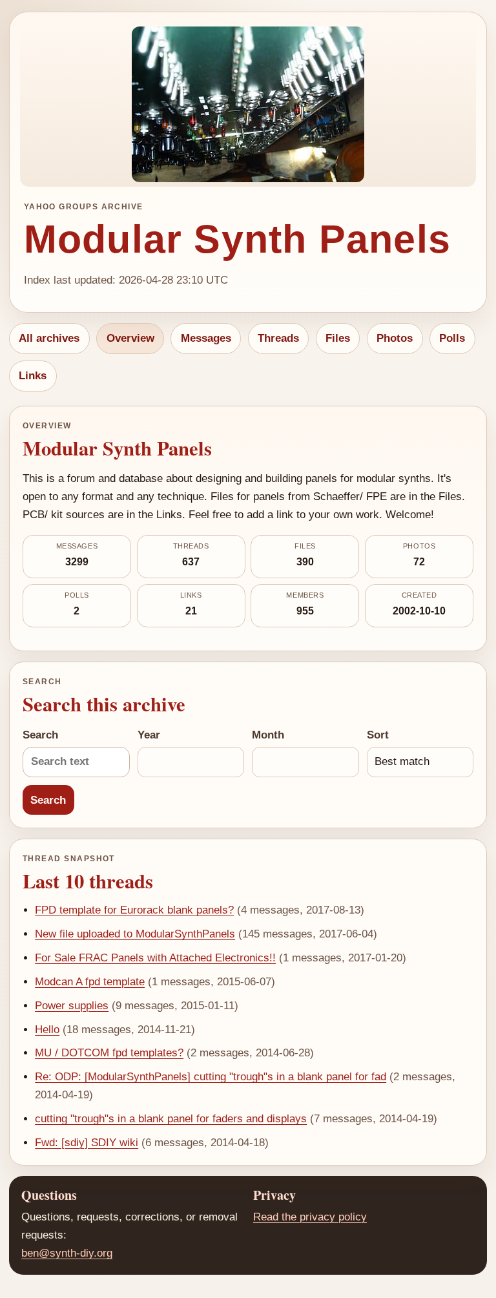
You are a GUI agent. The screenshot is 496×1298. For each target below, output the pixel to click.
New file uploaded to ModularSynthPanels (135, 934)
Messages (206, 338)
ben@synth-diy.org (66, 1253)
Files (338, 338)
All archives (49, 338)
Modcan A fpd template (90, 982)
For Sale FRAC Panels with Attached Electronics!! (155, 958)
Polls (452, 338)
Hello (47, 1029)
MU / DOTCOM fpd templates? (109, 1053)
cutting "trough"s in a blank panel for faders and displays (171, 1119)
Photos (395, 338)
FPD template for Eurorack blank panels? (134, 910)
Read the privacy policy (310, 1217)
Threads (278, 338)
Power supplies (71, 1006)
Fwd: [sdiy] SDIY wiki (86, 1142)
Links (32, 376)
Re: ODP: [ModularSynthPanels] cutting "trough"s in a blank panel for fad (210, 1077)
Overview (130, 338)
